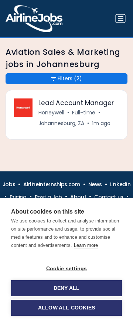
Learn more (86, 245)
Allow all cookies (66, 308)
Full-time (83, 112)
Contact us (108, 197)
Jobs (9, 184)
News (95, 184)
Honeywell (51, 112)
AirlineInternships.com (51, 184)
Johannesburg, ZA (61, 123)
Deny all (67, 288)
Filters (70, 78)
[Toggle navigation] (120, 18)
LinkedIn (120, 184)
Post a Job (48, 197)
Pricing (18, 197)
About (78, 197)
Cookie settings (66, 268)
